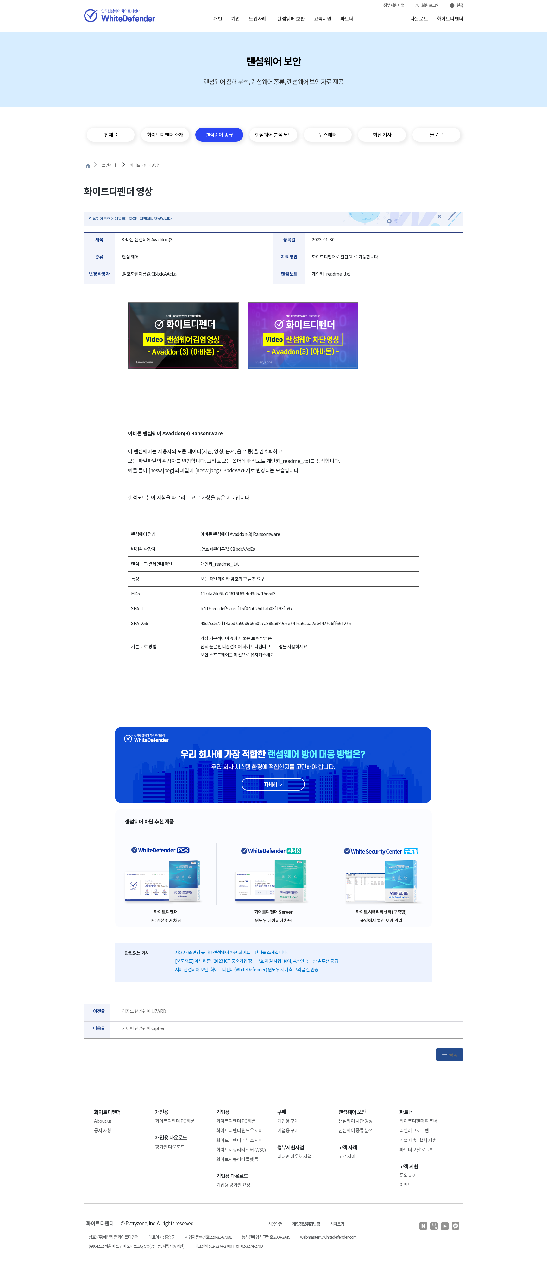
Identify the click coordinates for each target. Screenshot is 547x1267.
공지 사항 (102, 1130)
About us (102, 1121)
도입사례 (258, 19)
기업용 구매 (288, 1130)
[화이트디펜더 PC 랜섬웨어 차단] (166, 874)
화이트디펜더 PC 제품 (175, 1121)
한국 (459, 5)
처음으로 (88, 166)
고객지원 (322, 19)
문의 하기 (408, 1175)
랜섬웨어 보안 (291, 19)
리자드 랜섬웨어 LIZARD (144, 1011)
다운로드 (419, 19)
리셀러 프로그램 (414, 1130)
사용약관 (275, 1224)
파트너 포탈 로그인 (416, 1150)
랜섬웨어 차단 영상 (355, 1121)
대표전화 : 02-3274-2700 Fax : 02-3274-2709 (228, 1246)
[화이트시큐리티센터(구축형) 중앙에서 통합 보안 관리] (381, 874)
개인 (217, 19)
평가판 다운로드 (170, 1147)
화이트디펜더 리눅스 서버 (239, 1140)
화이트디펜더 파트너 (418, 1121)
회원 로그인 (430, 5)
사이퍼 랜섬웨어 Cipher (143, 1028)
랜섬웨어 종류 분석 (355, 1130)
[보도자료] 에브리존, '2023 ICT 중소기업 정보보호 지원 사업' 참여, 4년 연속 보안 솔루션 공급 (256, 961)
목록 (453, 1055)
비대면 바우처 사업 (294, 1156)
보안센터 (109, 165)
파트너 (347, 19)
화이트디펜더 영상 (144, 165)
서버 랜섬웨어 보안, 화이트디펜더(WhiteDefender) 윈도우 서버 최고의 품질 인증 (246, 969)
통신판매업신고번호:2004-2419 (266, 1237)
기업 (235, 19)
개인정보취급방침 (306, 1224)
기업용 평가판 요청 (233, 1185)
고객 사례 (346, 1156)
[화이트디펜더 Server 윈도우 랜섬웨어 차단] (273, 874)
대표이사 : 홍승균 (161, 1237)
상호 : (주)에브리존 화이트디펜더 (113, 1237)
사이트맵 (337, 1224)
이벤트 (405, 1185)
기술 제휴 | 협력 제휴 (417, 1140)
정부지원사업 (393, 5)
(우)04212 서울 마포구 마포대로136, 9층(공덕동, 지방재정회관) (136, 1246)
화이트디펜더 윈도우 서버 (239, 1130)
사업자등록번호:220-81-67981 (208, 1237)
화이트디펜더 (450, 19)
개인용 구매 (288, 1121)
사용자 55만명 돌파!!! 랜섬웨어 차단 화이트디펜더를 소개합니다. (231, 952)
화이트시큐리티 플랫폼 (237, 1159)
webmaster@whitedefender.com (328, 1237)
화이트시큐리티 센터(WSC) (241, 1150)
